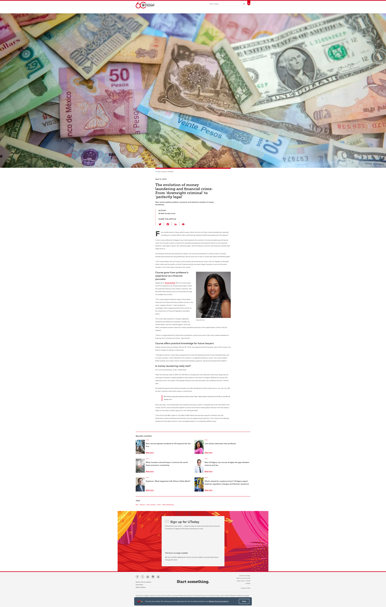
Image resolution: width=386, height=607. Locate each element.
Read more (150, 452)
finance (142, 504)
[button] (161, 224)
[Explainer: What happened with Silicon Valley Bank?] (140, 484)
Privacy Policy (139, 584)
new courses (150, 504)
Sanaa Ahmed (170, 283)
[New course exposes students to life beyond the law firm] (140, 447)
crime (159, 504)
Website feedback (141, 587)
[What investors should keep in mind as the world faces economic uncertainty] (140, 466)
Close (244, 601)
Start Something (168, 504)
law (137, 504)
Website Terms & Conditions (218, 601)
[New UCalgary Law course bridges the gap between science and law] (199, 466)
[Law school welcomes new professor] (199, 447)
